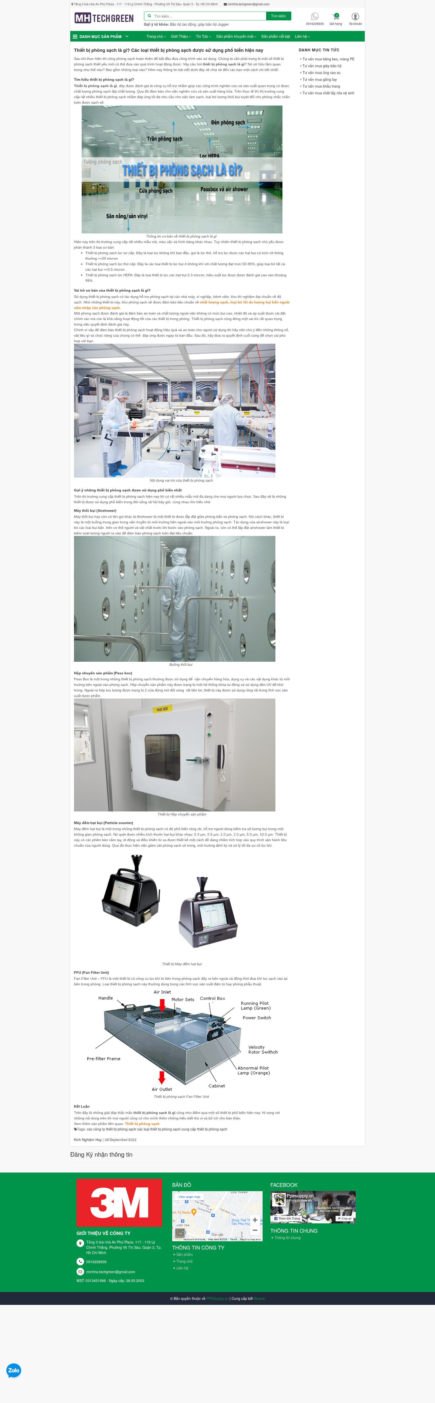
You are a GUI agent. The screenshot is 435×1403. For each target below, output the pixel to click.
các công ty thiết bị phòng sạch (111, 1129)
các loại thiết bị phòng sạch (158, 1129)
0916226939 (96, 1261)
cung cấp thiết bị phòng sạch (204, 1129)
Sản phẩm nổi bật (275, 36)
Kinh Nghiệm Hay (88, 1139)
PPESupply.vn (217, 1298)
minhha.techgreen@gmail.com (110, 1271)
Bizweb (259, 1298)
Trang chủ (184, 1261)
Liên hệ (182, 1267)
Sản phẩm (184, 1254)
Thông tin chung (288, 1237)
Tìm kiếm (278, 15)
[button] (355, 19)
